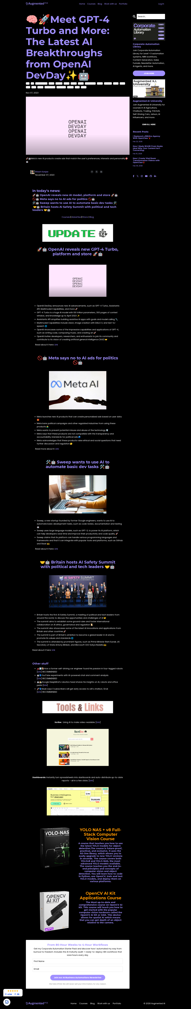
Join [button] (121, 528)
